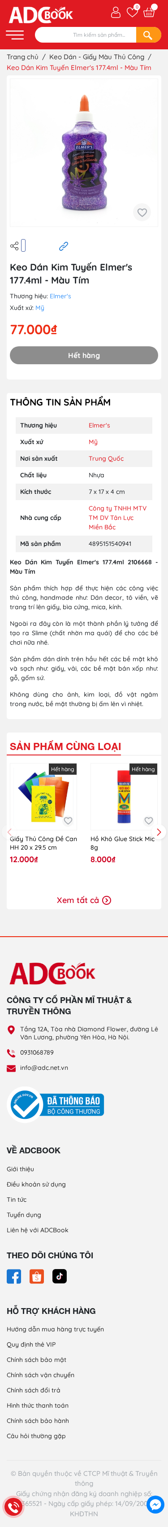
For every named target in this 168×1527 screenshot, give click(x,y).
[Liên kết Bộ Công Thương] (58, 1104)
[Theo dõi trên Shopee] (38, 1276)
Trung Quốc (106, 458)
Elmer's (60, 296)
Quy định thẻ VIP (31, 1344)
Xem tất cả (79, 900)
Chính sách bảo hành (38, 1421)
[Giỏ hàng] (149, 12)
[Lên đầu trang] (155, 1484)
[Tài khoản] (115, 11)
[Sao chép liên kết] (63, 246)
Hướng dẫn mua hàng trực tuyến (55, 1329)
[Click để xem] (84, 153)
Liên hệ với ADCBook (38, 1230)
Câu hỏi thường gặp (36, 1436)
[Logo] (84, 973)
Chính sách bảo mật (36, 1360)
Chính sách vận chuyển (40, 1375)
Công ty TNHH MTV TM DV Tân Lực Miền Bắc (117, 517)
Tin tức (16, 1199)
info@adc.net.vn (44, 1068)
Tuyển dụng (24, 1215)
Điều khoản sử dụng (36, 1184)
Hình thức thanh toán (38, 1405)
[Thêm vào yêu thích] (142, 212)
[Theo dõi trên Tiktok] (59, 1276)
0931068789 (37, 1052)
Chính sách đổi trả (33, 1390)
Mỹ (39, 308)
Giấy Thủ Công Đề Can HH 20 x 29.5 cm (43, 843)
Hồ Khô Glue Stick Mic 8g (122, 843)
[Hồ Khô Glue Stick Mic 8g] (124, 797)
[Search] (148, 35)
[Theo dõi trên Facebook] (15, 1276)
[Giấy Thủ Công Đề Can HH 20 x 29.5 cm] (43, 797)
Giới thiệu (20, 1169)
